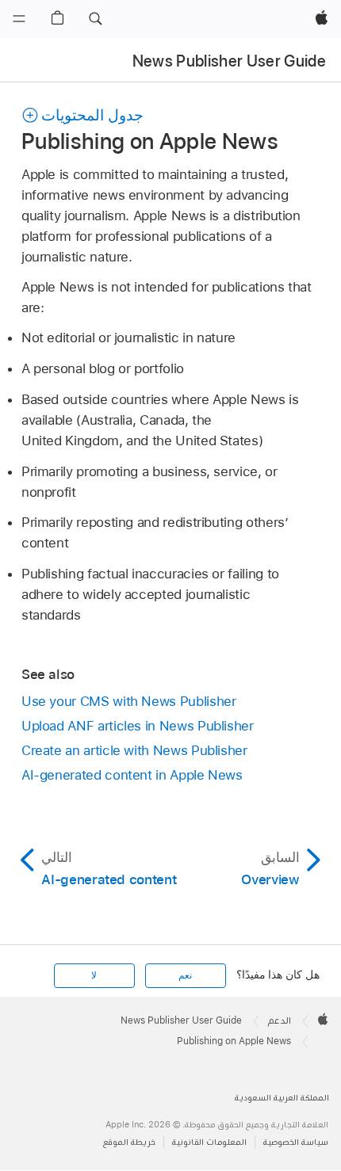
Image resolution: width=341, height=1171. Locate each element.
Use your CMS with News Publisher (128, 701)
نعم (185, 975)
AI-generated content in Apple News (132, 775)
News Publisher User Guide (229, 61)
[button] (95, 19)
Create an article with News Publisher (134, 750)
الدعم (279, 1020)
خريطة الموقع (129, 1142)
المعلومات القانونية (209, 1142)
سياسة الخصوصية (295, 1142)
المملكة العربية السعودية (282, 1097)
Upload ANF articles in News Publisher (137, 726)
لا (94, 975)
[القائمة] (19, 19)
